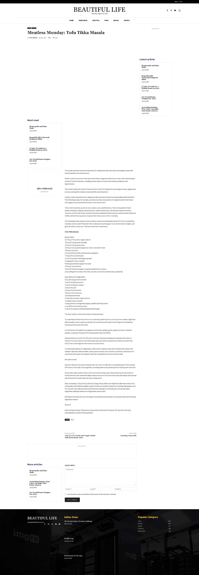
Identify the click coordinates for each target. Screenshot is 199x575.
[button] (179, 10)
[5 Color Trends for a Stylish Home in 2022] (56, 151)
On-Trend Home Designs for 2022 (39, 160)
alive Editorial (33, 38)
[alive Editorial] (44, 179)
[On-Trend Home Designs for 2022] (56, 162)
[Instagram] (48, 524)
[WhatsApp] (129, 38)
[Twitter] (171, 10)
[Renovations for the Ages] (128, 562)
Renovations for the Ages (73, 556)
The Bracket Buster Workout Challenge (78, 521)
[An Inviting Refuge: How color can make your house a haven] (56, 484)
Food (29, 28)
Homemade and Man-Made (38, 127)
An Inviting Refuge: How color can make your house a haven (39, 483)
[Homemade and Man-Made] (56, 129)
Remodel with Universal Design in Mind (39, 138)
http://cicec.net (44, 191)
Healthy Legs (69, 539)
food (72, 419)
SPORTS (34, 28)
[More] (134, 38)
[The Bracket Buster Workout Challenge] (128, 527)
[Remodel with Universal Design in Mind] (56, 140)
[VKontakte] (56, 524)
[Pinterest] (125, 38)
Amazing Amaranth (128, 436)
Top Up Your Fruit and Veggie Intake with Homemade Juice (80, 437)
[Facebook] (167, 10)
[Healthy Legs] (128, 544)
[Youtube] (175, 10)
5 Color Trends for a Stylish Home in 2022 (38, 149)
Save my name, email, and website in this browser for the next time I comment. (91, 494)
